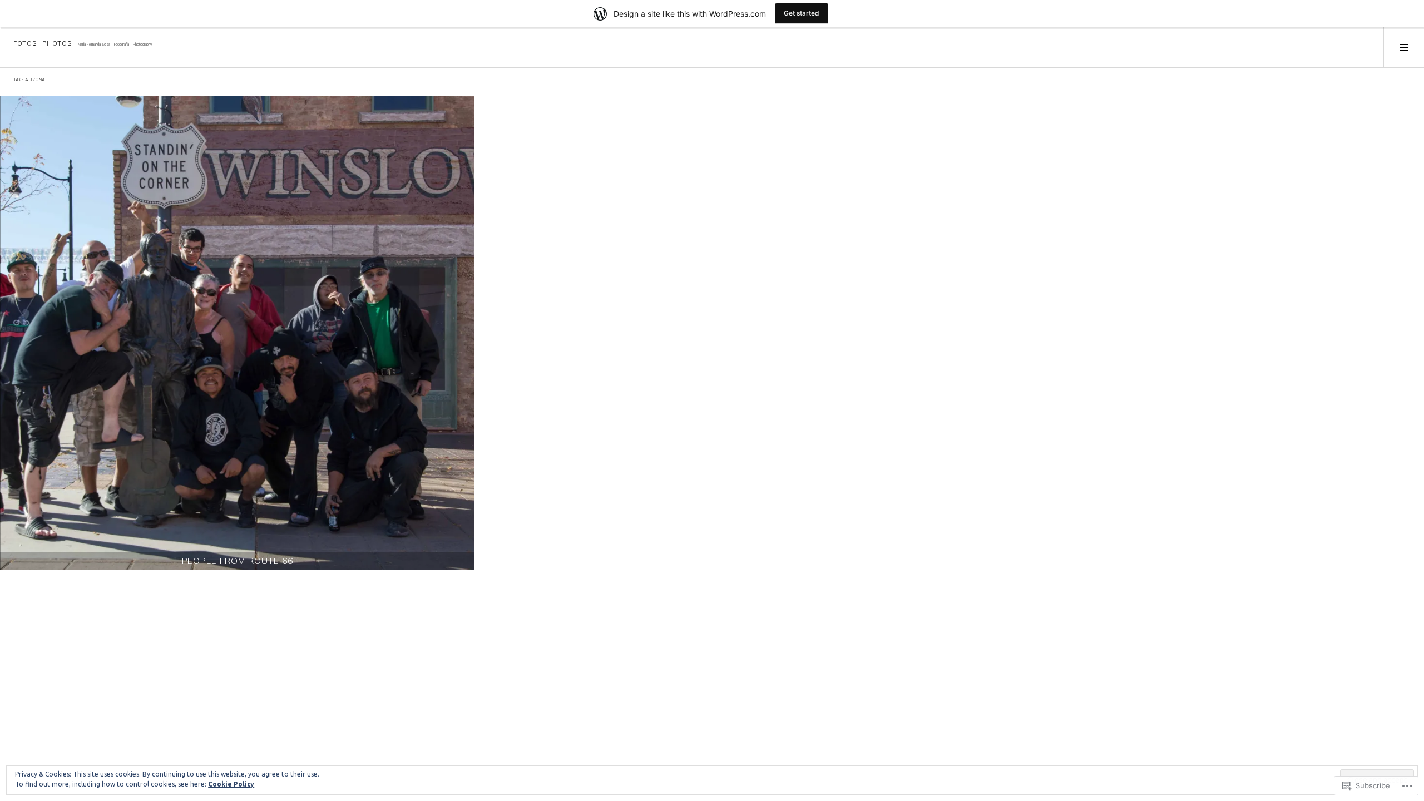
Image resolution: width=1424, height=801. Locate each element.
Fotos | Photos (42, 43)
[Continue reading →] (237, 333)
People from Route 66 (237, 561)
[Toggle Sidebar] (1403, 47)
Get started (801, 13)
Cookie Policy (231, 784)
